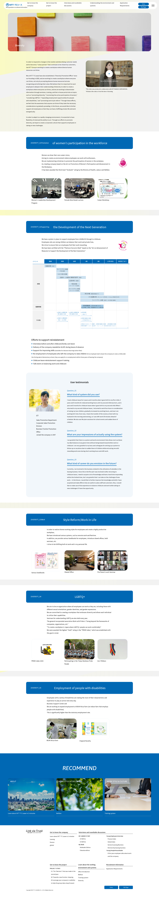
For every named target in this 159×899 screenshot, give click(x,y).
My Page (143, 7)
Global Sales (111, 842)
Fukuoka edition (85, 850)
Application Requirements (124, 4)
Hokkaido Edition (85, 847)
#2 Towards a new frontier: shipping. (62, 877)
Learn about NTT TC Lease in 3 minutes (62, 836)
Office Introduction (84, 872)
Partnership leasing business (117, 848)
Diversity (81, 880)
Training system (83, 877)
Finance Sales (112, 839)
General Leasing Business (115, 845)
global (52, 845)
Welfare (80, 874)
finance (52, 842)
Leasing (52, 839)
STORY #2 (83, 842)
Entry (143, 4)
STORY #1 (83, 839)
